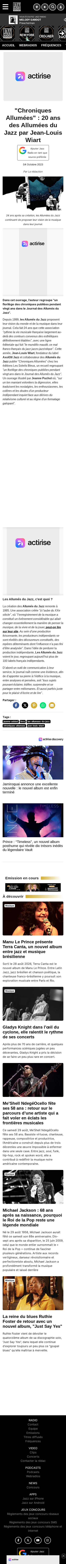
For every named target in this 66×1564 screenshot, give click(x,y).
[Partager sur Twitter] (24, 707)
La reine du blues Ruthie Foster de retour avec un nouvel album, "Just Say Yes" (32, 1321)
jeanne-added (11, 721)
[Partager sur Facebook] (15, 707)
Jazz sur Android (33, 1502)
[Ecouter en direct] (44, 6)
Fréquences (51, 45)
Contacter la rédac (33, 1460)
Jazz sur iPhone (33, 1498)
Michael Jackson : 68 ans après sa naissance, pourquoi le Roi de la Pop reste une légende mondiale (32, 1217)
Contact (33, 1424)
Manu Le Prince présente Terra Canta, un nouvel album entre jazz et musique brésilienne (32, 949)
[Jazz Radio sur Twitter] (27, 1540)
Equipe (33, 1428)
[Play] (4, 31)
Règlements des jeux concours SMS (33, 1522)
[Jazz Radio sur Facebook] (18, 1540)
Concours (33, 1487)
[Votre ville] (36, 6)
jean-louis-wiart (36, 725)
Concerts (33, 1456)
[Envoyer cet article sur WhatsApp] (42, 707)
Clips (33, 1452)
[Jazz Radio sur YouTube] (38, 1540)
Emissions (33, 1433)
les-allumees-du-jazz (38, 721)
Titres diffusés (33, 1437)
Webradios (28, 45)
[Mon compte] (60, 6)
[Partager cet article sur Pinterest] (33, 707)
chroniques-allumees (14, 725)
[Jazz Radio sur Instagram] (47, 1540)
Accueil (8, 45)
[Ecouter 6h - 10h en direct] (33, 887)
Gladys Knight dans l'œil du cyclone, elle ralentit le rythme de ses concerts (33, 1032)
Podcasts (33, 1472)
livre (22, 721)
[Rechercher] (52, 6)
